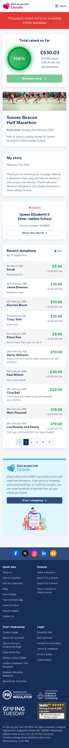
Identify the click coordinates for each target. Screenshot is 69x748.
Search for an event (13, 637)
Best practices (45, 637)
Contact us (8, 616)
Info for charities (12, 577)
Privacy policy (44, 654)
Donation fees (44, 632)
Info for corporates (13, 583)
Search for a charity (47, 577)
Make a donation (46, 572)
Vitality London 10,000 (14, 657)
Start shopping (32, 500)
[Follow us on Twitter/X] (25, 555)
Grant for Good (11, 605)
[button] (49, 442)
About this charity (33, 232)
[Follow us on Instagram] (34, 555)
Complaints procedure (49, 643)
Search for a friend (47, 583)
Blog (5, 588)
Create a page (10, 632)
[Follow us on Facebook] (15, 555)
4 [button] (43, 442)
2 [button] (31, 442)
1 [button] (27, 442)
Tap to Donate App (13, 599)
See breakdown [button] (50, 66)
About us (7, 572)
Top (59, 251)
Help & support (11, 610)
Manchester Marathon (14, 681)
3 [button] (37, 442)
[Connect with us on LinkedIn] (44, 555)
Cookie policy (44, 659)
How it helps (9, 594)
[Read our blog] (53, 555)
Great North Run (11, 652)
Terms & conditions (47, 648)
